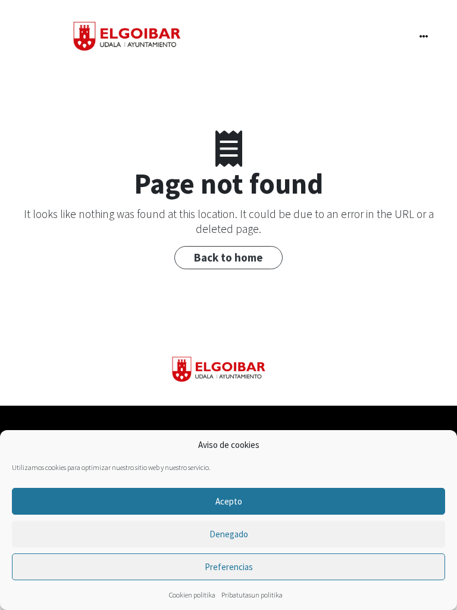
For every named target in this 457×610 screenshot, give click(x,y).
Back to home (228, 257)
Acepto (228, 501)
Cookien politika (192, 594)
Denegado (228, 534)
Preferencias (229, 566)
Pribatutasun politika (252, 594)
